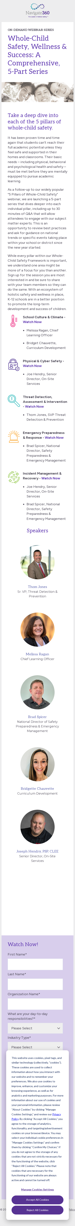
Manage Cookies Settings (37, 1189)
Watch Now (32, 322)
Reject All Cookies (37, 1210)
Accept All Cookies (37, 1199)
